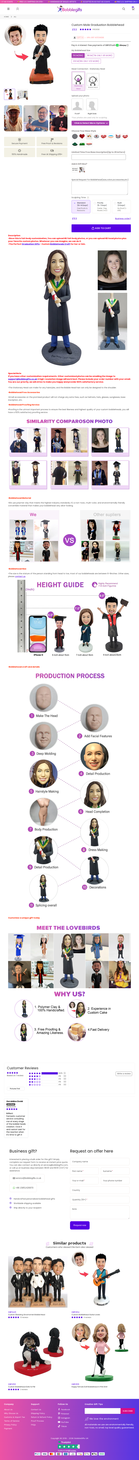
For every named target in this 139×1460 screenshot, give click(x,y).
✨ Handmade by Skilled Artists (38, 1)
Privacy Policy (10, 1425)
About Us (8, 1409)
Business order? (123, 218)
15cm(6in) (78, 55)
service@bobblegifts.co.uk (28, 1178)
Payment (8, 1428)
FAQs (33, 1425)
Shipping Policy (38, 1413)
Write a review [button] (124, 1073)
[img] (16, 1109)
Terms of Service (11, 1421)
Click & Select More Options (89, 123)
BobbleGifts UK (81, 1438)
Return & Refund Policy (41, 1417)
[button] (86, 29)
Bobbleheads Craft (60, 244)
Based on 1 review (15, 1075)
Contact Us (36, 1409)
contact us (20, 576)
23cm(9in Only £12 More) (86, 61)
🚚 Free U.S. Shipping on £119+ (103, 1)
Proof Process (37, 1421)
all (15, 17)
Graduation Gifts (31, 244)
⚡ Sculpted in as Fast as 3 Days (71, 1)
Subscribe (128, 1411)
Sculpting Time (89, 197)
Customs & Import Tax (14, 1417)
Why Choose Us (11, 1413)
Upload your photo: (80, 95)
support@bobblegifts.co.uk (22, 379)
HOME (6, 17)
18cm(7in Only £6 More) (100, 55)
